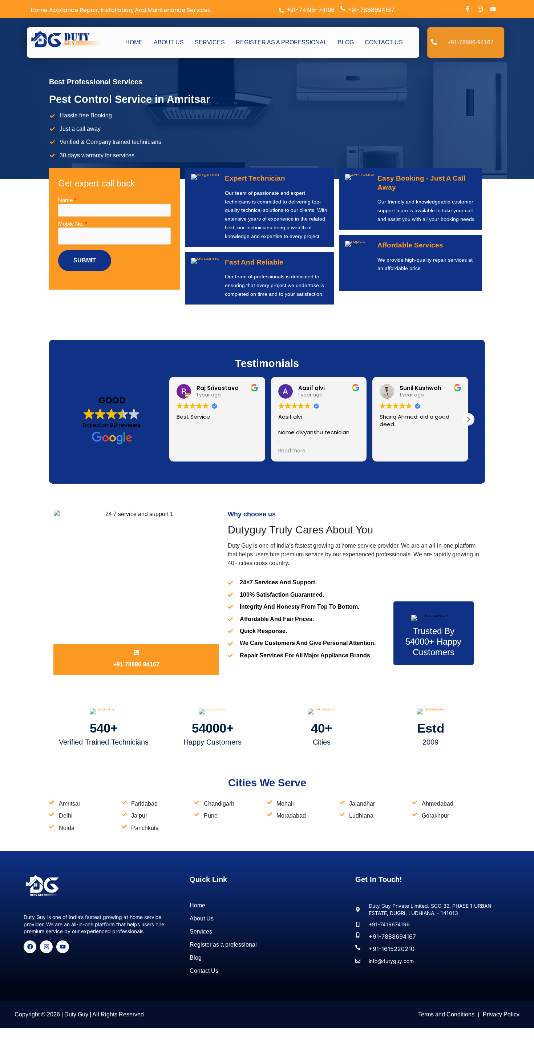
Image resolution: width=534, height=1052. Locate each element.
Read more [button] (292, 451)
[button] (468, 419)
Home (134, 42)
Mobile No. (72, 224)
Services (210, 42)
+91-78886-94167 (136, 664)
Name (67, 200)
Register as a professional (281, 42)
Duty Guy (76, 1014)
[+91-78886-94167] (136, 653)
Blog (346, 42)
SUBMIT (84, 260)
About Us (169, 42)
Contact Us (384, 42)
